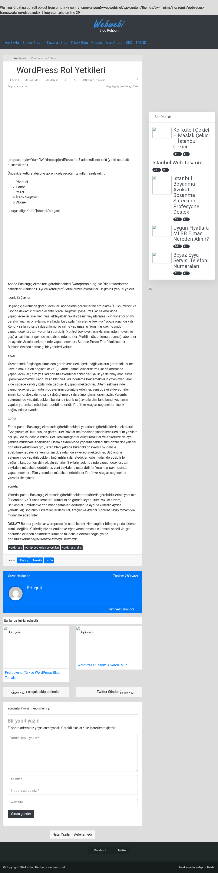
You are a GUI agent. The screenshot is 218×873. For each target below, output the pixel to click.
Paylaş (24, 560)
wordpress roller (72, 547)
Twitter (122, 850)
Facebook (100, 850)
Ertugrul (14, 80)
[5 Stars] (117, 86)
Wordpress (52, 80)
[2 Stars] (110, 86)
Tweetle (37, 560)
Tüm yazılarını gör (121, 609)
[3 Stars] (112, 86)
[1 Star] (107, 86)
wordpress (15, 547)
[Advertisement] (73, 124)
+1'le (49, 560)
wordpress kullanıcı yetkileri (42, 547)
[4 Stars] (115, 86)
